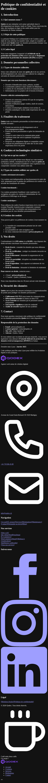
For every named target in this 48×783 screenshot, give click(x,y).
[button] (24, 759)
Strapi (18, 535)
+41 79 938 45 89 (7, 464)
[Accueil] (24, 762)
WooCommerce (6, 539)
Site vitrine (4, 535)
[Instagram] (24, 646)
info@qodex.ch (6, 513)
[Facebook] (24, 599)
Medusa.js (21, 539)
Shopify (15, 539)
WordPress (12, 535)
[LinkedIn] (24, 693)
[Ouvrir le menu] (2, 779)
